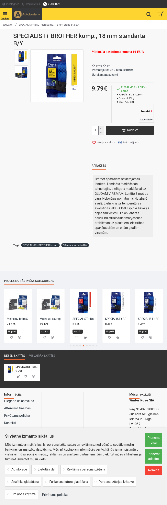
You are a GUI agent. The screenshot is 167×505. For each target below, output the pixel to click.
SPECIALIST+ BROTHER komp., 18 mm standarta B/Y (26, 366)
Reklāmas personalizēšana (86, 469)
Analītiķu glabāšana (25, 482)
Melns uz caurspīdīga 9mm (52, 318)
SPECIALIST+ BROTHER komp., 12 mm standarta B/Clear (117, 318)
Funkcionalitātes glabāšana (68, 482)
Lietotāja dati (47, 469)
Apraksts (99, 165)
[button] (70, 345)
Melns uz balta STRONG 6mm (19, 318)
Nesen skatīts (14, 355)
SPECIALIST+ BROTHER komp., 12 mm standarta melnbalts (150, 318)
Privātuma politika (55, 495)
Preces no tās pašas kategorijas (29, 280)
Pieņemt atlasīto (153, 456)
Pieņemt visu (153, 440)
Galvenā (7, 24)
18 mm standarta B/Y (75, 245)
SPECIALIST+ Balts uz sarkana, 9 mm (84, 318)
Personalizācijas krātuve (116, 482)
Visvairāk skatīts (42, 355)
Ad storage (19, 469)
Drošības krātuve (23, 494)
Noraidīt (153, 470)
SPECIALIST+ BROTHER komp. (40, 245)
